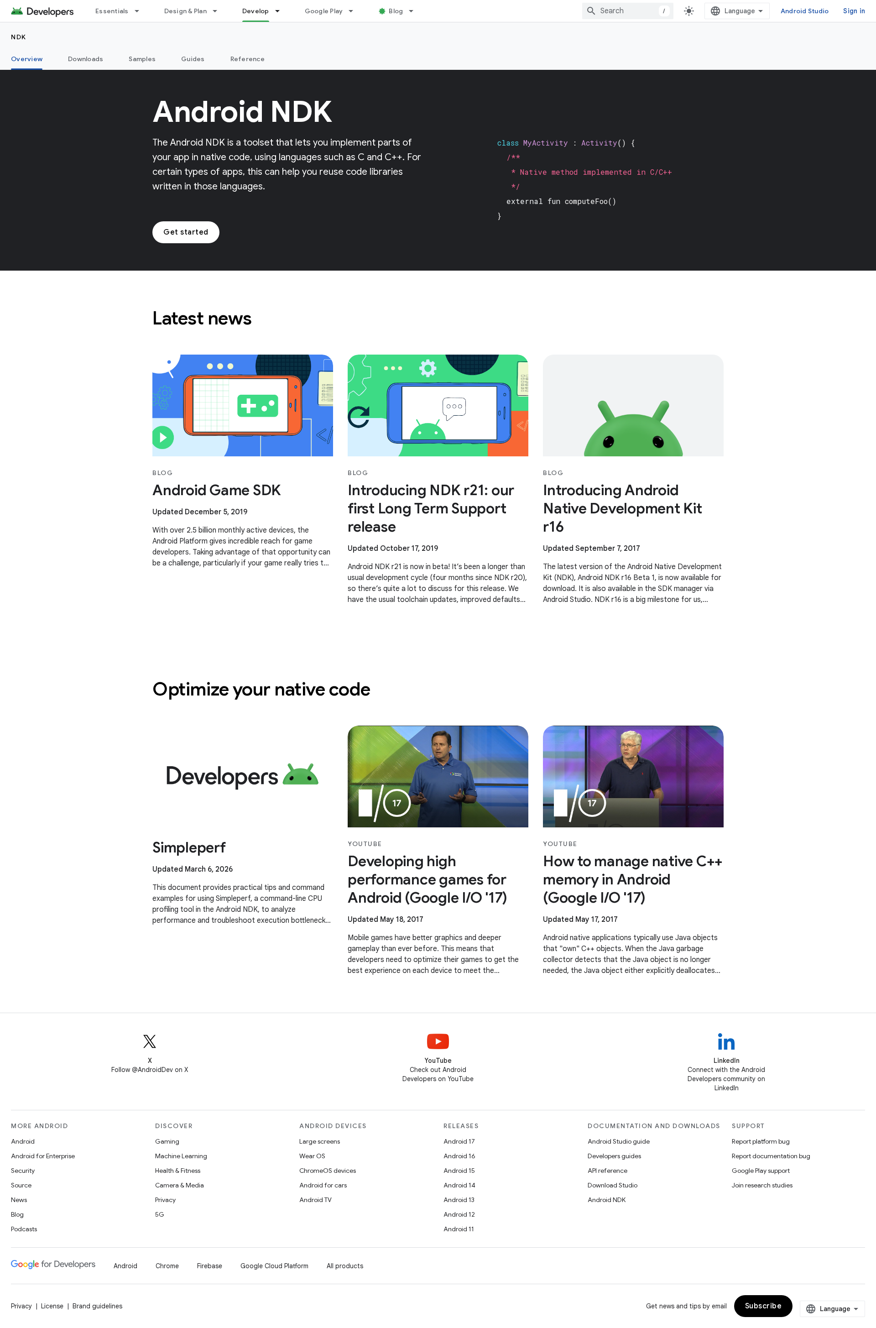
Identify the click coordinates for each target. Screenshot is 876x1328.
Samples (142, 59)
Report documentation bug (771, 1156)
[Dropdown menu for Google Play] (355, 11)
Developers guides (614, 1156)
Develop (255, 11)
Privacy (165, 1200)
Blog (396, 11)
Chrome (167, 1266)
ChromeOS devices (327, 1170)
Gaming (167, 1141)
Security (23, 1170)
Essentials (112, 11)
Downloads (85, 59)
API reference (607, 1170)
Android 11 (458, 1229)
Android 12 (459, 1214)
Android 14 (459, 1185)
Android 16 (459, 1156)
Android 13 (458, 1200)
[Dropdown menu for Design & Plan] (219, 11)
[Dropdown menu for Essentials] (141, 11)
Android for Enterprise (43, 1156)
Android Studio (805, 11)
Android (23, 1141)
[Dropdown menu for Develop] (281, 11)
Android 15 (459, 1170)
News (19, 1200)
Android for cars (323, 1185)
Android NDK (607, 1200)
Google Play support (761, 1170)
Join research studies (762, 1185)
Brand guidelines (97, 1306)
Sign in (854, 11)
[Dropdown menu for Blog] (415, 11)
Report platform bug (761, 1141)
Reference (247, 59)
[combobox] (627, 11)
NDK (18, 37)
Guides (193, 59)
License (52, 1306)
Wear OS (312, 1156)
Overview (26, 59)
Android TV (315, 1200)
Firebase (209, 1266)
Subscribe (763, 1306)
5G (159, 1214)
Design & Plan (185, 11)
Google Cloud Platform (274, 1266)
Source (21, 1185)
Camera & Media (179, 1185)
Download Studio (612, 1185)
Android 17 (459, 1141)
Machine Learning (181, 1156)
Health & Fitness (177, 1170)
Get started (186, 232)
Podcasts (24, 1229)
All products (345, 1266)
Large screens (319, 1141)
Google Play (324, 11)
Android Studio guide (619, 1141)
